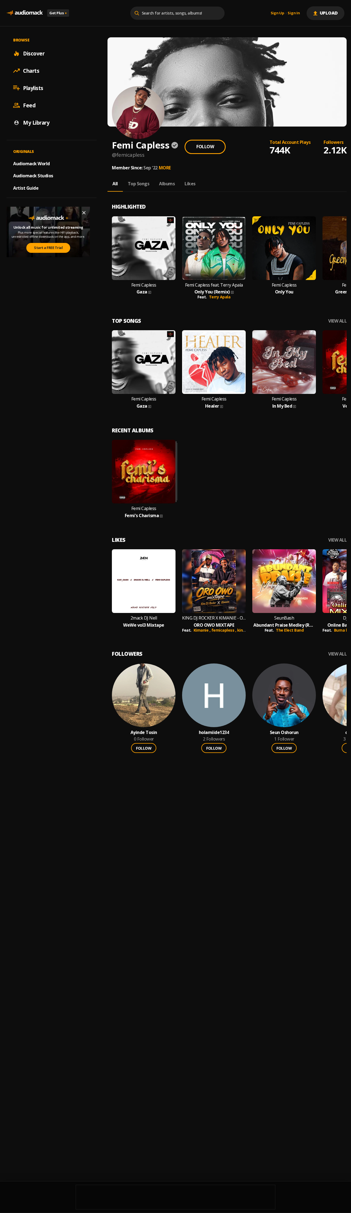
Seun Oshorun (284, 732)
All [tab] (115, 184)
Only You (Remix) (212, 292)
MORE (165, 168)
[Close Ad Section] (84, 212)
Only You (284, 292)
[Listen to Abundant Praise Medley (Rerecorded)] (284, 581)
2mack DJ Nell (144, 618)
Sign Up (277, 13)
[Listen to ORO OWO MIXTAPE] (214, 581)
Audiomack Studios (33, 176)
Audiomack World (31, 163)
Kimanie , (202, 630)
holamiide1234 (214, 732)
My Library (36, 122)
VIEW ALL (337, 321)
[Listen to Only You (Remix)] (214, 248)
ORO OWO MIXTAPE (214, 625)
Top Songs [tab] (138, 184)
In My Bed (282, 406)
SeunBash (284, 618)
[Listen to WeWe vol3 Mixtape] (144, 581)
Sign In (294, 13)
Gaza (142, 292)
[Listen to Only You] (284, 248)
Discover (33, 53)
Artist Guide (25, 188)
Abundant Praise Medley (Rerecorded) (284, 625)
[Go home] (25, 13)
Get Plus (58, 12)
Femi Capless (143, 285)
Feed (29, 105)
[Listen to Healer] (214, 362)
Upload (329, 13)
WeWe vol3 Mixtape (143, 625)
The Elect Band (290, 630)
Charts (31, 70)
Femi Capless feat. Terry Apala (214, 285)
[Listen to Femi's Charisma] (144, 471)
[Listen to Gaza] (144, 248)
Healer (212, 406)
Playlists (33, 87)
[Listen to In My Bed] (284, 362)
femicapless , (224, 630)
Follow (205, 147)
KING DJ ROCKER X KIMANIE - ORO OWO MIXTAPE (214, 618)
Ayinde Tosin (144, 732)
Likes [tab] (190, 184)
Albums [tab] (167, 184)
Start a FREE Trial (48, 247)
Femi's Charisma (142, 516)
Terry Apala (220, 296)
